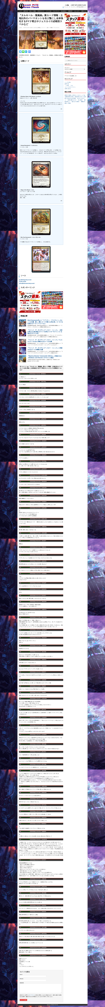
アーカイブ (67, 75)
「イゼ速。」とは (69, 85)
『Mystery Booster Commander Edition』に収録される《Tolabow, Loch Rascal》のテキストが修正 (45, 356)
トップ (20, 11)
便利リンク (83, 11)
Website (21, 978)
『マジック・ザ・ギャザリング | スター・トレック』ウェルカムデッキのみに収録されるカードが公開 (45, 340)
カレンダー (76, 11)
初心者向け (63, 11)
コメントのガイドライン (70, 87)
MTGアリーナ (41, 11)
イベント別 (48, 11)
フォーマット (56, 11)
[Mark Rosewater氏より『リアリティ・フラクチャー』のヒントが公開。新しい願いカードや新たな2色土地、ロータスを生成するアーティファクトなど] (22, 325)
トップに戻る (68, 82)
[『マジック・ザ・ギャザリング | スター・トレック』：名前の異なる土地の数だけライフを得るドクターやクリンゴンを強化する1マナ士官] (22, 335)
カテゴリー (67, 67)
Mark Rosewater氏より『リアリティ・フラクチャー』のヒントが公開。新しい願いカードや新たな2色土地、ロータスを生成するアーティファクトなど (45, 321)
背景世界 (70, 11)
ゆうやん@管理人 (37, 27)
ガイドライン (32, 995)
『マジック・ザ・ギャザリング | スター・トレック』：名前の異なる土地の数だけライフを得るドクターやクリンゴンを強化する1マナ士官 (45, 331)
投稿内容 (22, 982)
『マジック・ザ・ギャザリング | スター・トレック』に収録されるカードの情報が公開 (45, 348)
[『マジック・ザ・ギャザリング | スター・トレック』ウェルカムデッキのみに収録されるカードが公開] (22, 345)
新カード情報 (33, 11)
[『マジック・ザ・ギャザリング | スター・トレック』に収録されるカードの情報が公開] (22, 353)
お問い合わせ (68, 88)
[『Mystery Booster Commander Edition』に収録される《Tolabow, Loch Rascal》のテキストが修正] (22, 361)
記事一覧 (26, 11)
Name (21, 974)
